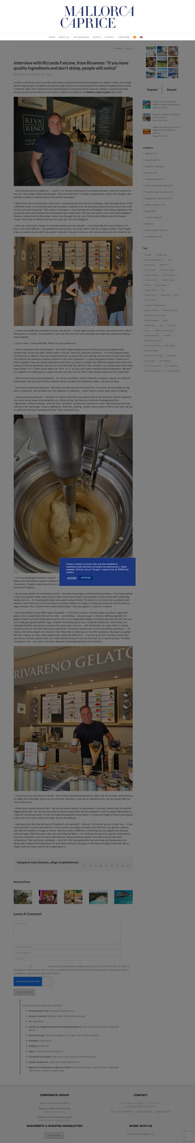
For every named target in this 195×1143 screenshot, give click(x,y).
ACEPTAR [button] (85, 578)
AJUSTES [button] (71, 578)
